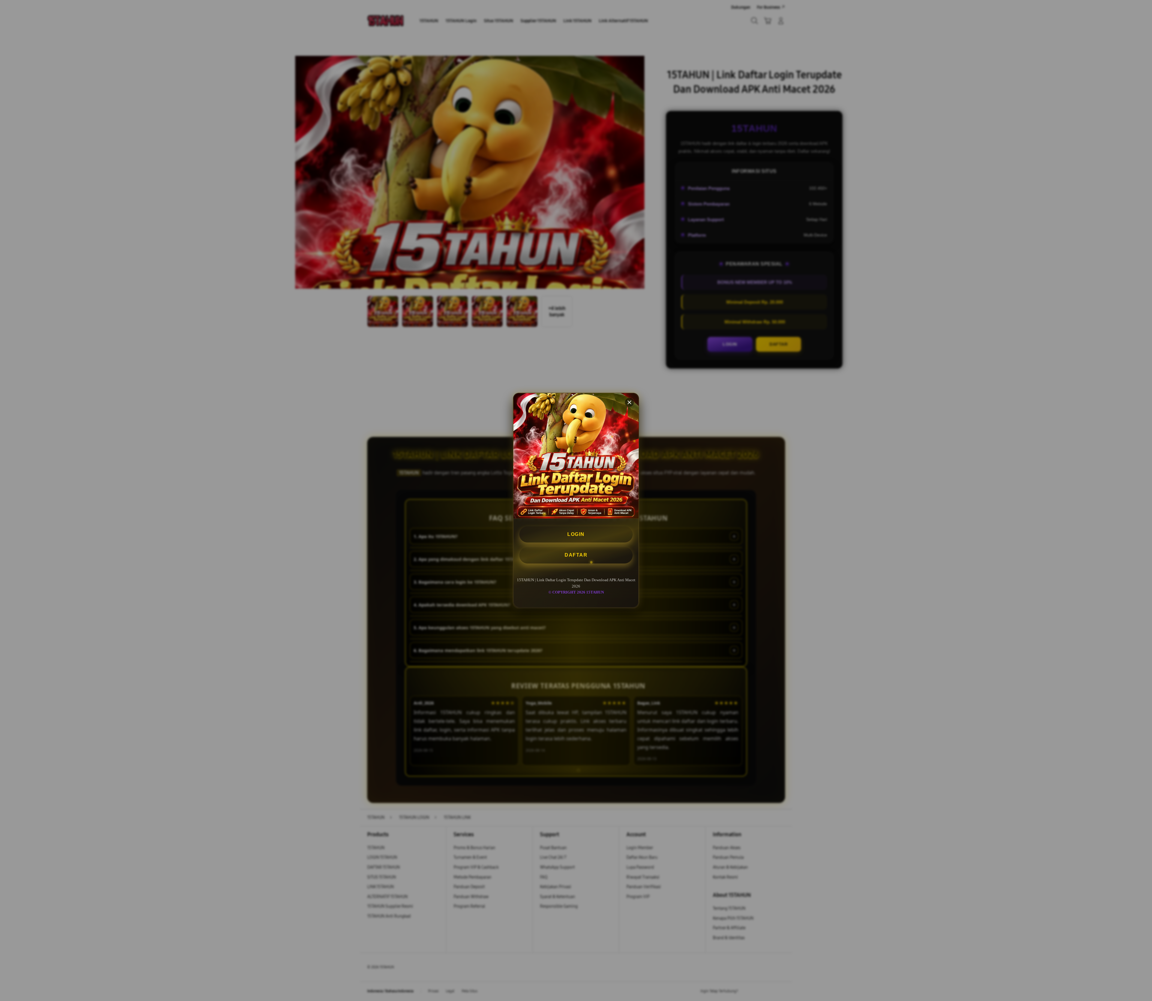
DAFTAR (576, 555)
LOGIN (576, 534)
